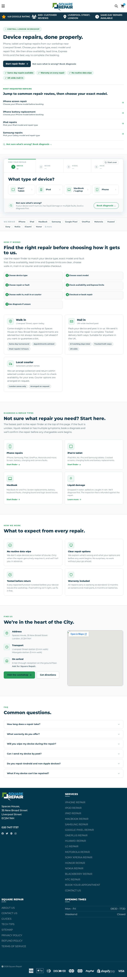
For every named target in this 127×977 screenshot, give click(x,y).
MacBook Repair (76, 818)
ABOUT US (8, 907)
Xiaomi (28, 227)
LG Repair (71, 846)
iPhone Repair (75, 802)
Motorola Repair (77, 852)
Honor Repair (75, 862)
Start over (112, 162)
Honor (39, 227)
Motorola (98, 222)
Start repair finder (15, 63)
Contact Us (73, 890)
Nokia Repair (74, 868)
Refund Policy (12, 940)
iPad (32, 222)
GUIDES (6, 918)
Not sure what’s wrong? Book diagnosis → (29, 144)
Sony (7, 227)
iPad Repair (73, 813)
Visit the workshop (17, 674)
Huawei (111, 222)
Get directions (48, 674)
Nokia (17, 227)
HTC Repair (72, 879)
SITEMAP (7, 929)
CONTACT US (9, 913)
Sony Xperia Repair (78, 857)
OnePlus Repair (76, 835)
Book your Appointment (82, 884)
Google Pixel (71, 222)
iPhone (21, 222)
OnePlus (86, 222)
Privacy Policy (12, 935)
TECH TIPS (8, 924)
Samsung (56, 222)
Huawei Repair (75, 840)
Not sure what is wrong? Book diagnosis (54, 64)
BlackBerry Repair (78, 873)
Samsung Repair (76, 824)
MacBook (42, 222)
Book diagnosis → (106, 205)
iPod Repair (73, 807)
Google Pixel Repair (79, 829)
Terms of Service (14, 946)
